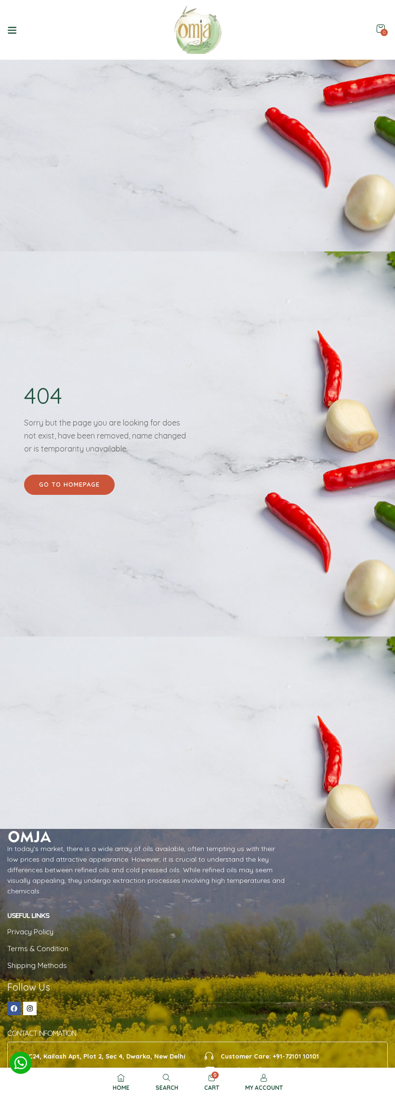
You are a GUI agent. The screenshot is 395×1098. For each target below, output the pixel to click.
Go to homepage (69, 484)
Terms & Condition (37, 948)
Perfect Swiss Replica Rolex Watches (62, 65)
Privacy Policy (30, 931)
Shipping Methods (37, 965)
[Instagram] (30, 1008)
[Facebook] (14, 1008)
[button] (380, 29)
